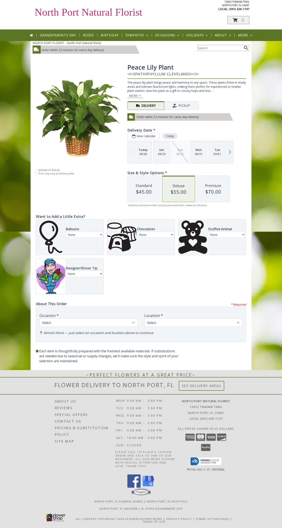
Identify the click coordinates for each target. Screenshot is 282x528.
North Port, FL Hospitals (167, 501)
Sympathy (135, 35)
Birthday (109, 35)
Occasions (165, 35)
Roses (88, 35)
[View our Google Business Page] (148, 486)
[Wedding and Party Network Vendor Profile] (141, 494)
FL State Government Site (162, 508)
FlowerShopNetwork (144, 519)
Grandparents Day (58, 35)
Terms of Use (153, 521)
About (221, 35)
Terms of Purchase (212, 519)
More (243, 35)
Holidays (195, 35)
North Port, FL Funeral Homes (118, 501)
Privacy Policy (179, 519)
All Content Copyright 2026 (100, 519)
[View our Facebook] (134, 486)
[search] (246, 48)
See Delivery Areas (201, 385)
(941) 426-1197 (239, 9)
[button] (238, 20)
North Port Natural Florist (88, 12)
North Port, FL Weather (118, 508)
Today (170, 136)
